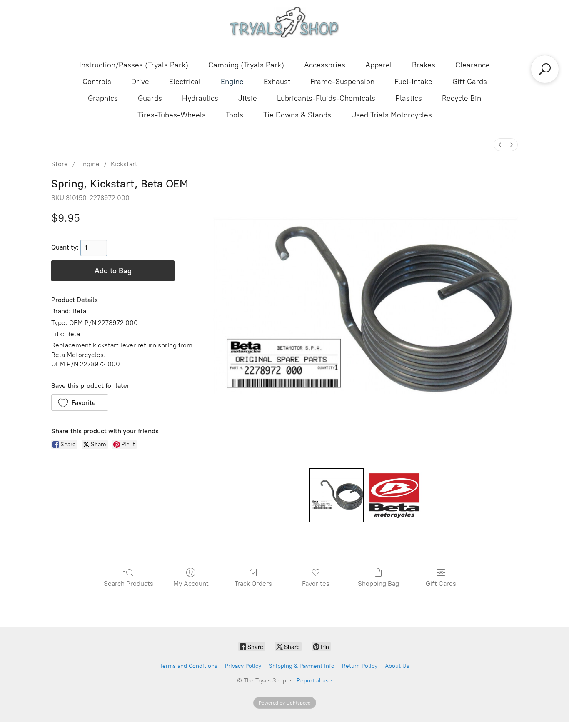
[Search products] (544, 69)
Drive (140, 81)
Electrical (185, 81)
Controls (96, 81)
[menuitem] (500, 145)
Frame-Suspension (342, 81)
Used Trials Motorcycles (391, 115)
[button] (79, 402)
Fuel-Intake (413, 81)
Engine (232, 81)
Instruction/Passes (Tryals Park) (133, 65)
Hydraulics (200, 98)
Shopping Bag (378, 583)
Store (59, 164)
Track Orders (253, 583)
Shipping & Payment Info (301, 666)
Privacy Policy (243, 666)
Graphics (103, 98)
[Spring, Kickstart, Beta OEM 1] (394, 495)
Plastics (408, 98)
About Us (397, 666)
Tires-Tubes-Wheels (171, 115)
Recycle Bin (461, 98)
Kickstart (124, 164)
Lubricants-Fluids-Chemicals (326, 98)
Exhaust (277, 81)
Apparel (378, 65)
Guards (150, 98)
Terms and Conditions (188, 666)
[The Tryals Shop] (284, 22)
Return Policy (359, 666)
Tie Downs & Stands (297, 115)
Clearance (472, 65)
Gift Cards (469, 81)
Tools (234, 115)
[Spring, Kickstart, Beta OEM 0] (336, 495)
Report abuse (314, 680)
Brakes (423, 65)
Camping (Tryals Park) (246, 65)
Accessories (324, 65)
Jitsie (247, 98)
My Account (191, 583)
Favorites (315, 583)
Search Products (128, 583)
